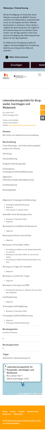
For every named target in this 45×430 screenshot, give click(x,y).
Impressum (7, 414)
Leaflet (21, 394)
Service (12, 411)
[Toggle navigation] (39, 74)
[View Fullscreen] (5, 374)
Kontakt (21, 411)
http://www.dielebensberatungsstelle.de (22, 125)
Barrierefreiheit (32, 411)
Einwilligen (16, 64)
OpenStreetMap (30, 394)
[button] (22, 384)
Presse (5, 411)
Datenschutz (18, 414)
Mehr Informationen (18, 57)
